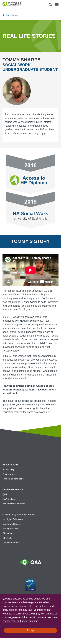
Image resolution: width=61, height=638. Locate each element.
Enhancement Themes (14, 503)
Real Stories (11, 15)
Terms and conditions (13, 478)
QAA (5, 494)
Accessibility (8, 469)
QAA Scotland (9, 499)
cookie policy (33, 598)
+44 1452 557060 (11, 542)
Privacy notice (9, 474)
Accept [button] (30, 630)
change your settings (14, 621)
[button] (50, 5)
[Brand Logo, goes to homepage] (16, 5)
